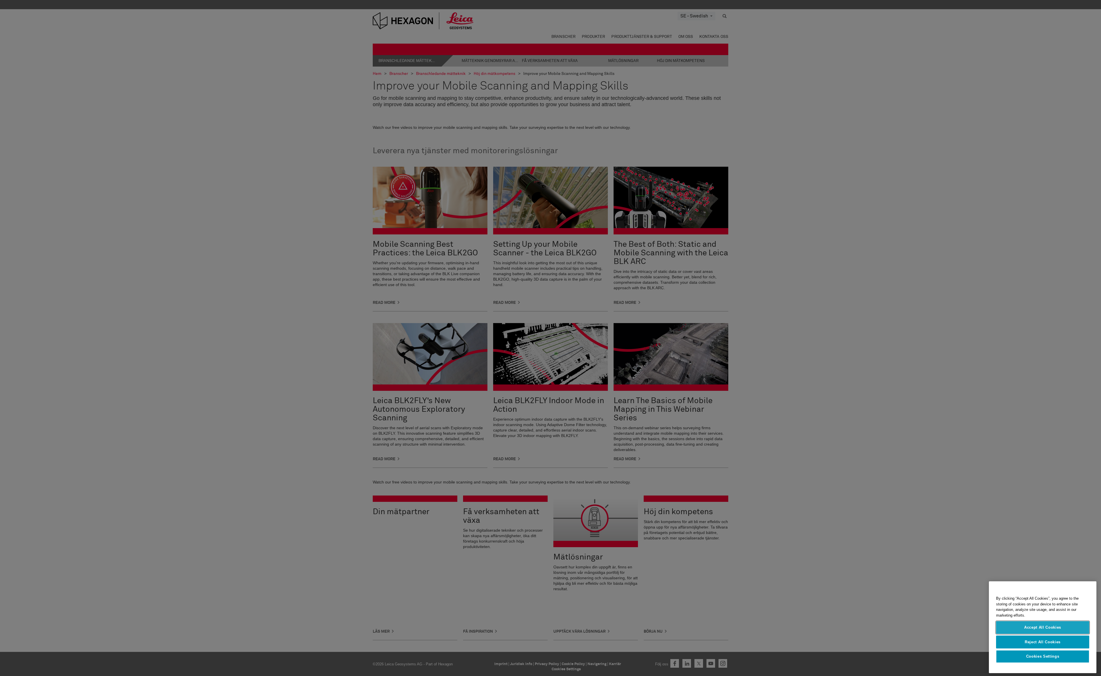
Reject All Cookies (1043, 642)
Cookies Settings (1042, 656)
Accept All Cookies (1042, 627)
